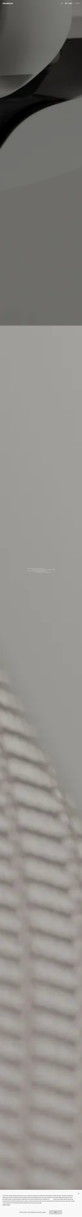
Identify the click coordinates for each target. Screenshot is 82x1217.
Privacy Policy (6, 1204)
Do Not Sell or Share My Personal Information (33, 1212)
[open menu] (77, 3)
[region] (41, 1203)
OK (55, 1212)
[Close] (78, 1193)
